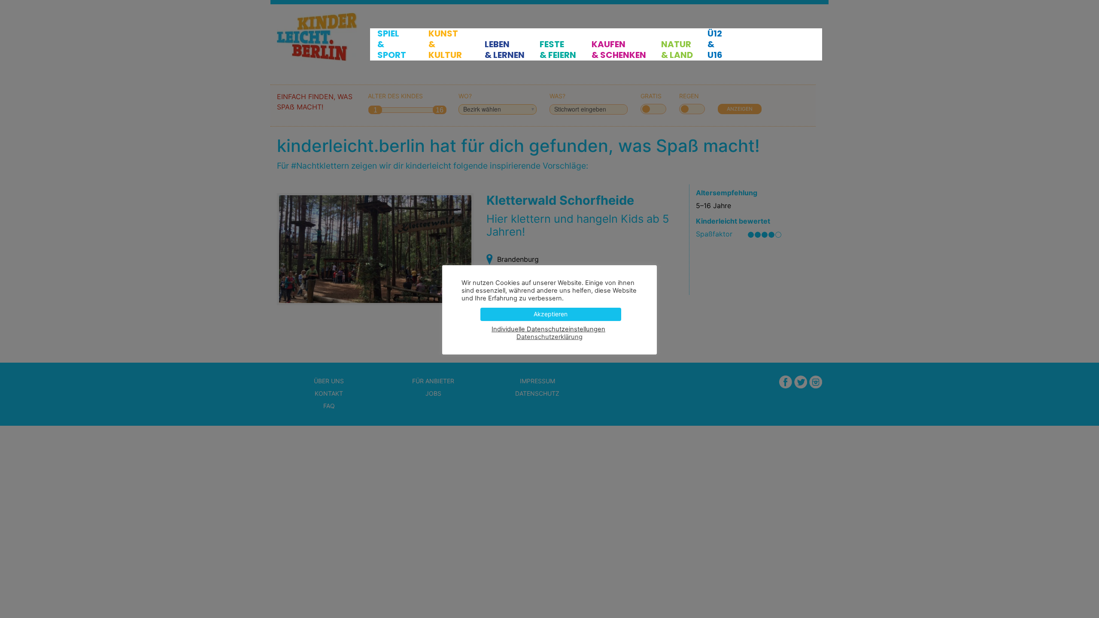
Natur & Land (677, 50)
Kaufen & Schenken (619, 50)
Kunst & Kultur (445, 44)
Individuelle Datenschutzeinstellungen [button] (548, 329)
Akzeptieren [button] (551, 314)
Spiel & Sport (391, 44)
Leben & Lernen (505, 50)
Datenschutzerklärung (549, 337)
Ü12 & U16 (715, 44)
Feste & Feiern (558, 50)
